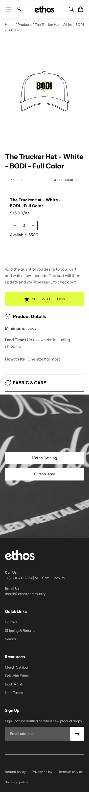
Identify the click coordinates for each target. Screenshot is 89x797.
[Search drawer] (71, 9)
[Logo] (44, 9)
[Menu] (9, 9)
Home (10, 24)
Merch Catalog (44, 458)
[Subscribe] (77, 734)
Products (25, 24)
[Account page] (18, 9)
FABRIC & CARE (29, 383)
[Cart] (80, 9)
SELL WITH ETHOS (48, 299)
